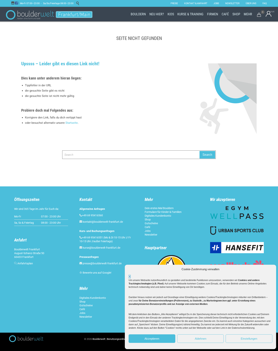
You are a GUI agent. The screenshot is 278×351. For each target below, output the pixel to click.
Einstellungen (249, 338)
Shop (82, 301)
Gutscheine (86, 305)
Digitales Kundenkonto (92, 297)
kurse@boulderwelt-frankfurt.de (101, 247)
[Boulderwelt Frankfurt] (49, 14)
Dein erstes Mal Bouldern (159, 208)
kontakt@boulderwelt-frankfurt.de (103, 221)
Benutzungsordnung (117, 339)
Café (82, 309)
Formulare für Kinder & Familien (163, 211)
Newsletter (86, 316)
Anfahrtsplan (25, 263)
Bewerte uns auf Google (97, 272)
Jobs (82, 312)
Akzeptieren (151, 338)
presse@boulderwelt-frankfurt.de (102, 263)
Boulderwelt (98, 339)
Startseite (71, 123)
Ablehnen (200, 338)
